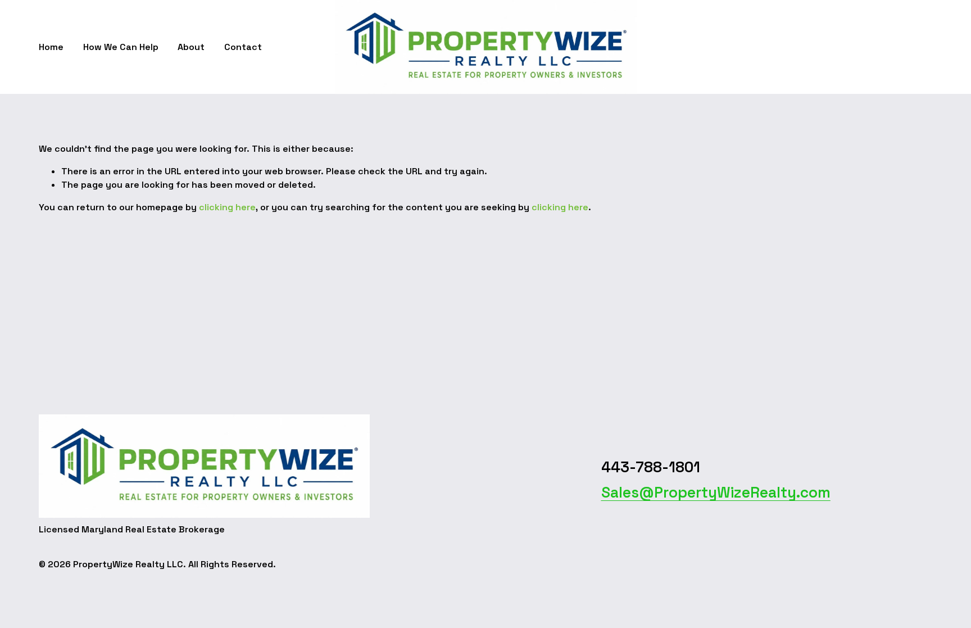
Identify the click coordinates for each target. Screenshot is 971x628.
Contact (243, 47)
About (191, 47)
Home (51, 47)
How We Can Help (120, 47)
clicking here (227, 207)
